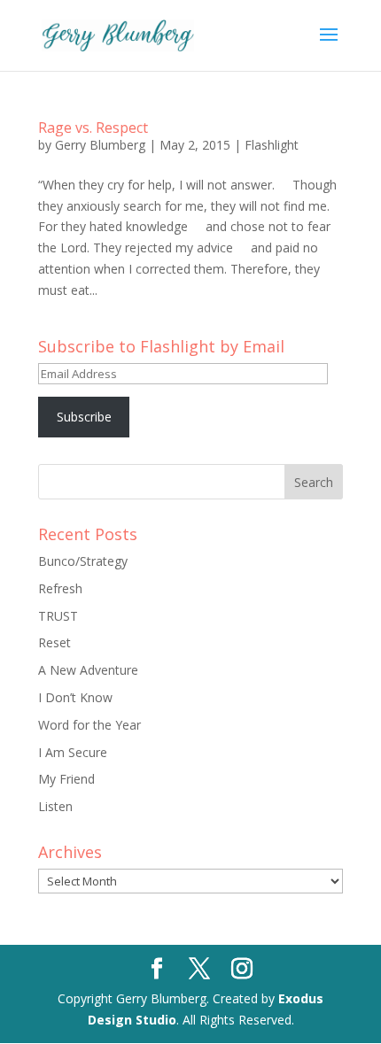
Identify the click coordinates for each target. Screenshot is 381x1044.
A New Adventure (88, 669)
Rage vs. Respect (93, 127)
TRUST (58, 615)
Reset (54, 642)
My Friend (66, 778)
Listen (55, 806)
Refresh (60, 588)
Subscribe (84, 416)
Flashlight (272, 144)
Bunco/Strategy (83, 561)
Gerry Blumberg (100, 144)
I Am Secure (72, 752)
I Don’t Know (75, 697)
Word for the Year (89, 724)
